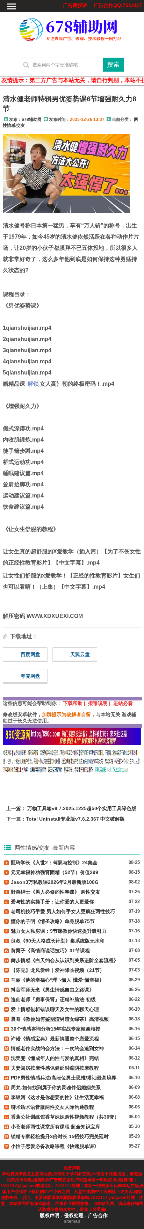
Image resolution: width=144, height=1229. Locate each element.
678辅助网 (32, 119)
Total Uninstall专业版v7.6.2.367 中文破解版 (75, 819)
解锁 (33, 384)
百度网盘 (30, 654)
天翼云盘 (80, 654)
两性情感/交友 (32, 848)
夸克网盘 (30, 676)
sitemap (72, 1221)
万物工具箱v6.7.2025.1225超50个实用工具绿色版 (81, 808)
